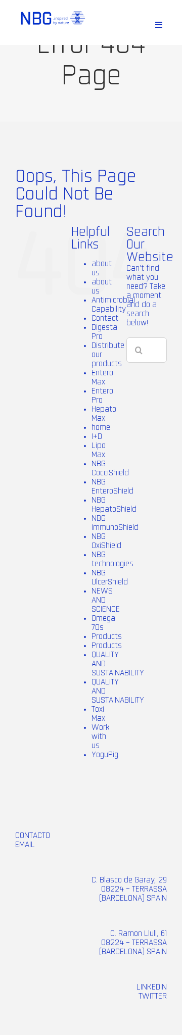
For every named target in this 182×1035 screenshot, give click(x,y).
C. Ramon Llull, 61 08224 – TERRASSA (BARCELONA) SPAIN (133, 942)
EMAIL (25, 845)
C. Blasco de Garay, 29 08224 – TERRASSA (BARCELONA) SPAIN (129, 889)
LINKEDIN (151, 987)
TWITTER (153, 996)
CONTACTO (32, 835)
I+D (97, 436)
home (101, 427)
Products (107, 636)
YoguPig (105, 755)
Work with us (100, 736)
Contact (105, 318)
